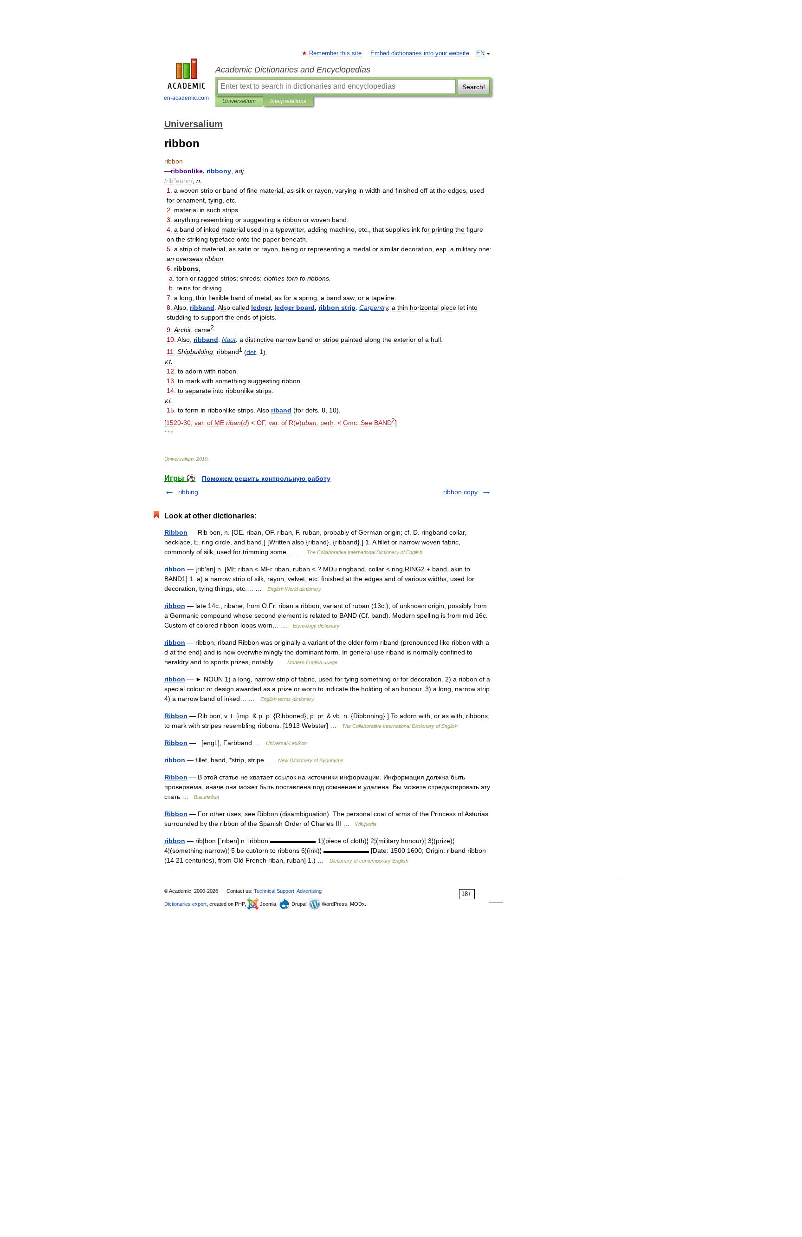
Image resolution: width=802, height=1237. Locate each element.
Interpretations (288, 101)
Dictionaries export (185, 904)
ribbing (188, 492)
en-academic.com (186, 98)
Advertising (309, 891)
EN (480, 53)
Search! (473, 87)
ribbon (174, 569)
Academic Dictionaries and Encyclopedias (292, 69)
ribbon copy (460, 492)
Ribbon (176, 532)
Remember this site (336, 53)
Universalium (239, 101)
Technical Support (274, 891)
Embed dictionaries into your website (419, 53)
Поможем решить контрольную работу (266, 478)
